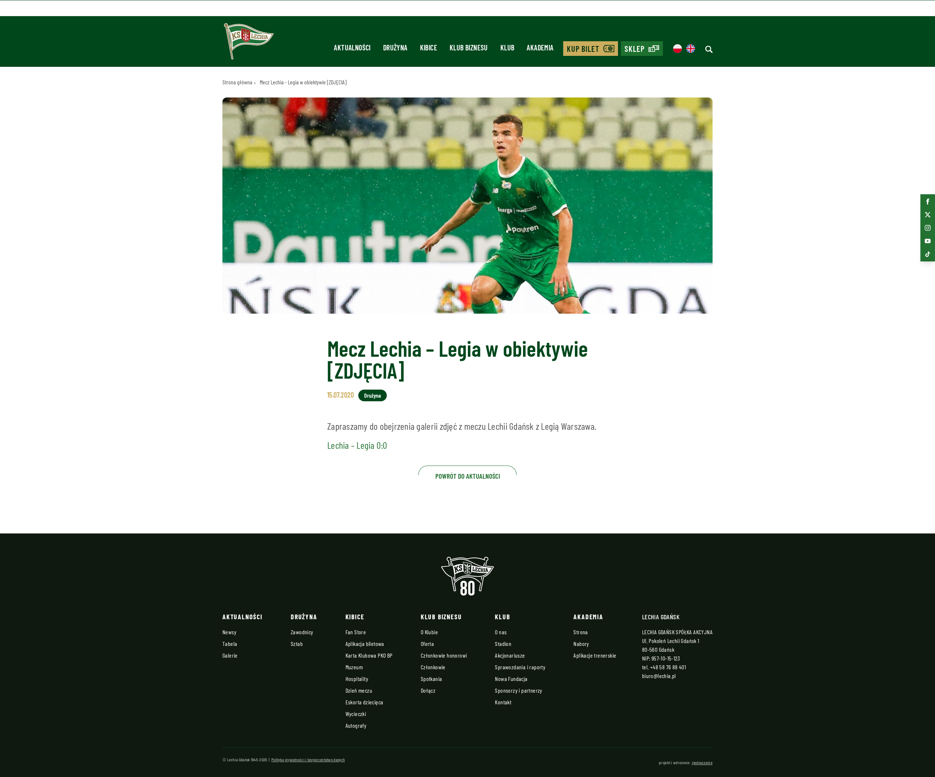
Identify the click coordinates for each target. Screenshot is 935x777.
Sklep (635, 48)
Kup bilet (583, 48)
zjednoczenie (702, 762)
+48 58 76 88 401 (668, 666)
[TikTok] (927, 254)
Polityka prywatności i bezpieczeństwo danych (308, 759)
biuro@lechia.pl (659, 675)
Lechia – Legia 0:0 (357, 445)
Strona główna (237, 82)
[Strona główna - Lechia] (248, 43)
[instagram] (927, 227)
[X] (927, 214)
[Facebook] (927, 201)
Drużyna (372, 395)
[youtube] (927, 241)
